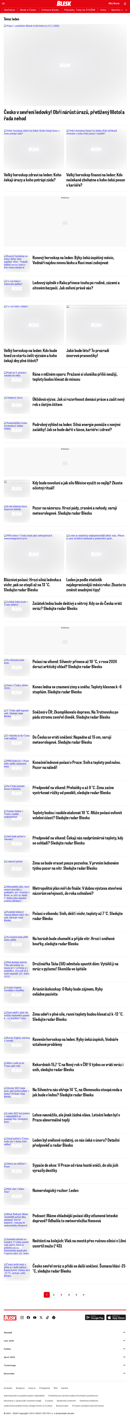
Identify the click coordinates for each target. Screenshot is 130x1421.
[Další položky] (126, 9)
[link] (22, 1318)
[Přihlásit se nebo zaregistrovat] (125, 3)
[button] (95, 1317)
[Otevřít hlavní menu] (3, 3)
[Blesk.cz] (64, 3)
